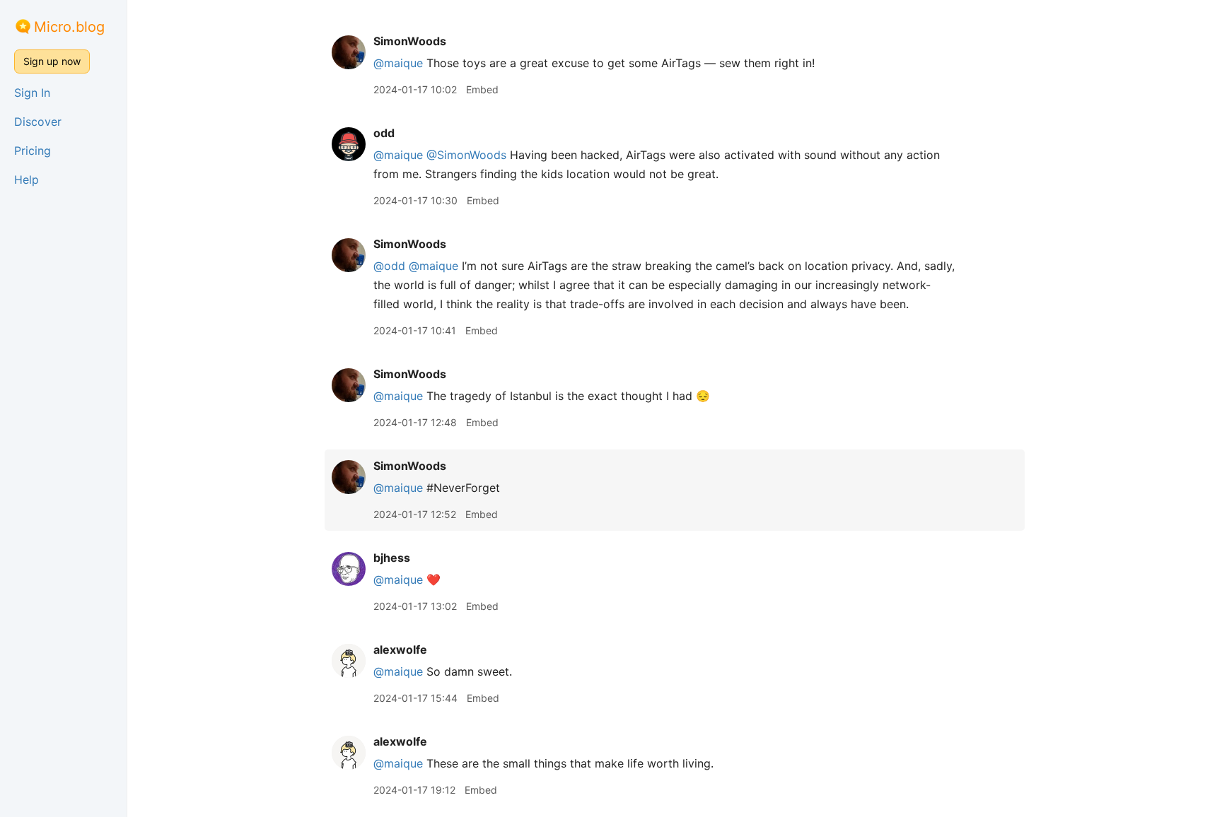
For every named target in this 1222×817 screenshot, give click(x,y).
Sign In (32, 93)
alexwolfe (400, 649)
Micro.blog (69, 26)
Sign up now (52, 61)
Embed (482, 89)
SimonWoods (409, 41)
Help (26, 179)
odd (384, 133)
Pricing (32, 150)
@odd (389, 266)
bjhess (391, 558)
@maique (398, 63)
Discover (38, 121)
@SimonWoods (466, 155)
